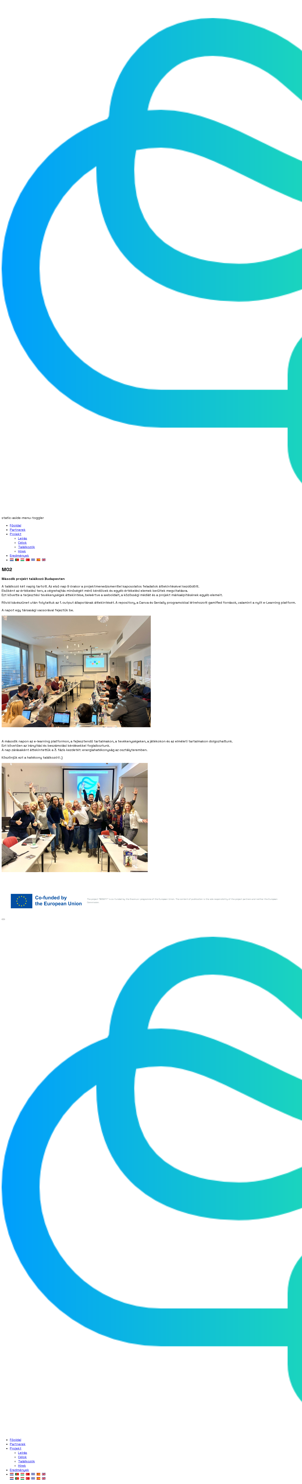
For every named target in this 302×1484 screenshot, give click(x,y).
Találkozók (26, 547)
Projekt (15, 534)
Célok (22, 542)
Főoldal (15, 525)
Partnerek (17, 530)
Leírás (22, 538)
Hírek (22, 551)
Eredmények (19, 555)
